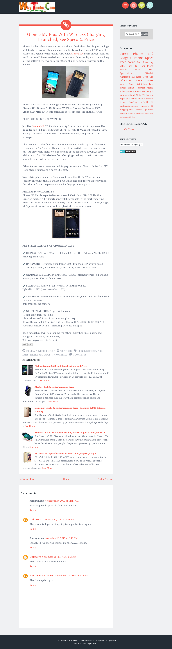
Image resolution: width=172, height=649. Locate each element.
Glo (151, 76)
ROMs (150, 109)
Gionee (81, 351)
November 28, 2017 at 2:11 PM (71, 575)
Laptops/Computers (129, 106)
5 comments (79, 354)
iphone (144, 84)
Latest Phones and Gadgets (37, 354)
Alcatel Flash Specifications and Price (54, 386)
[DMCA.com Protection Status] (128, 152)
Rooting (149, 95)
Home (66, 479)
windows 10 (147, 106)
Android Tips (141, 109)
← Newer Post (27, 479)
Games (149, 80)
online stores (126, 91)
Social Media (135, 95)
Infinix (131, 87)
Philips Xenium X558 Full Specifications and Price (61, 365)
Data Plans (146, 65)
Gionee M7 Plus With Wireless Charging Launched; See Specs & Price (66, 36)
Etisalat (149, 73)
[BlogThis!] (26, 344)
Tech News (127, 62)
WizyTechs (66, 351)
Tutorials (140, 87)
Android (136, 69)
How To (132, 65)
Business (137, 91)
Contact (104, 640)
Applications (127, 73)
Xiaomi (150, 87)
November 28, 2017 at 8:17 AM (61, 538)
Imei (151, 98)
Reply (33, 510)
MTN (122, 65)
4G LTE (145, 91)
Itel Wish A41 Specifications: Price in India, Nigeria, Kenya (65, 453)
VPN (128, 98)
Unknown (35, 519)
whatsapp (125, 76)
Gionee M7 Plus (94, 351)
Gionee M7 (77, 53)
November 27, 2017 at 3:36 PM (58, 519)
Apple (122, 98)
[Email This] (23, 344)
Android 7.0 (146, 102)
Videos (123, 84)
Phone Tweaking (128, 102)
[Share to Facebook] (31, 344)
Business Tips (140, 76)
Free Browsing (145, 62)
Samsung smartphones (137, 113)
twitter (134, 98)
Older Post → (105, 479)
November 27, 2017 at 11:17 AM (62, 500)
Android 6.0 (143, 98)
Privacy (94, 643)
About (113, 640)
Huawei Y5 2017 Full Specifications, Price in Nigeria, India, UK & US (70, 432)
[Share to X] (28, 344)
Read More (43, 380)
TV (143, 95)
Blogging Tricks (127, 109)
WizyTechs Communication (86, 640)
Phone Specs (60, 354)
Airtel (150, 69)
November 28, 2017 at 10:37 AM (59, 556)
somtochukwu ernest (42, 575)
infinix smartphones (132, 80)
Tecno (123, 69)
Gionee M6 (38, 126)
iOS (138, 84)
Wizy (86, 643)
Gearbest (123, 113)
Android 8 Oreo (129, 117)
